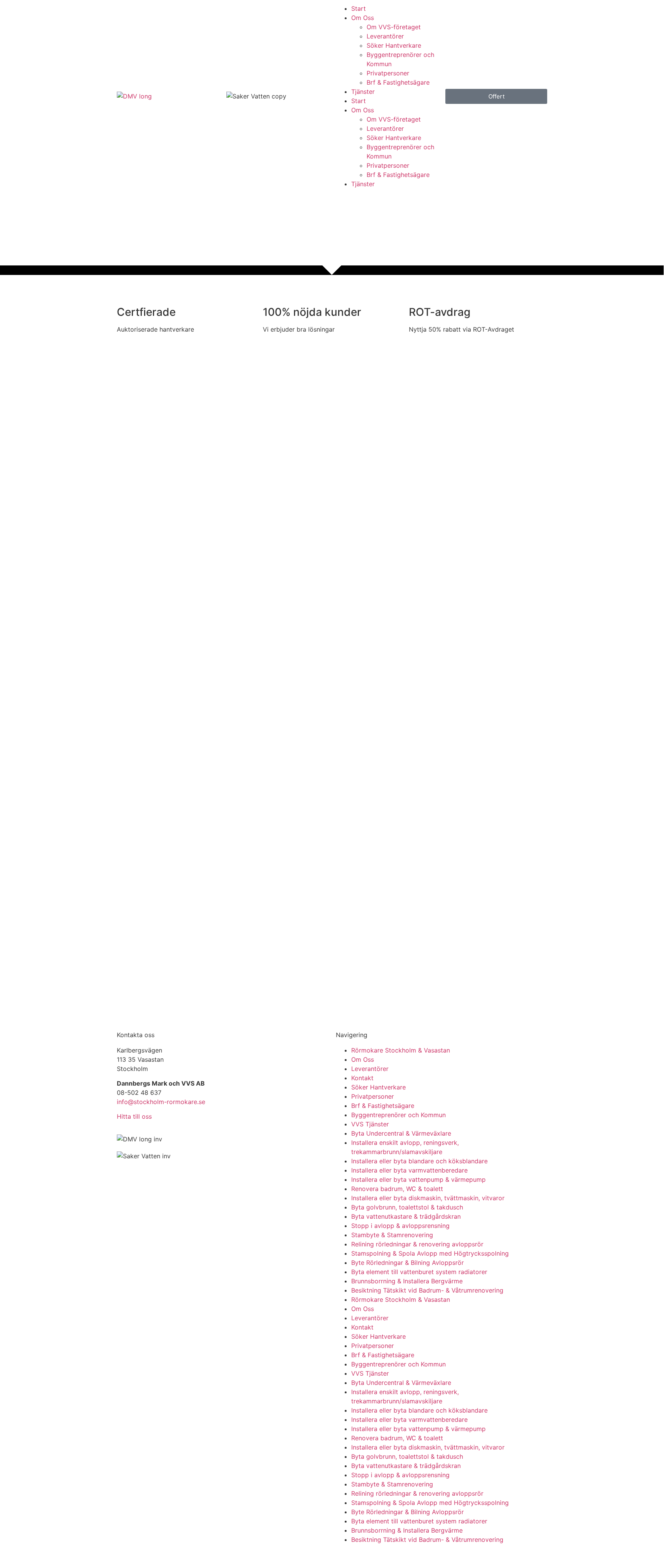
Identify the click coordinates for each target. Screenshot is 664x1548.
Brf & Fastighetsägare (398, 82)
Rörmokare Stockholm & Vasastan (400, 1050)
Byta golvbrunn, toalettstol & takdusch (407, 1207)
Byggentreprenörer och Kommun (398, 1115)
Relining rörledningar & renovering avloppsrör (417, 1244)
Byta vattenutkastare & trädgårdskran (406, 1216)
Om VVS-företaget (394, 27)
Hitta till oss (134, 1116)
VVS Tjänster (370, 1124)
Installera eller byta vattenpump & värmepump (418, 1179)
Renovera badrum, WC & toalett (397, 1189)
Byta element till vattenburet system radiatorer (419, 1272)
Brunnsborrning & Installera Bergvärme (407, 1281)
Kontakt (362, 1078)
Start (358, 8)
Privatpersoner (388, 73)
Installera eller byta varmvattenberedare (409, 1170)
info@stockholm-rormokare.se (161, 1102)
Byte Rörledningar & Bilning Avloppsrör (407, 1262)
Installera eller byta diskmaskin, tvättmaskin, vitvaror (428, 1198)
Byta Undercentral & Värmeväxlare (401, 1133)
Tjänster (363, 91)
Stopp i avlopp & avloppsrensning (400, 1225)
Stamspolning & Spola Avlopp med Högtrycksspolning (430, 1253)
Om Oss (362, 18)
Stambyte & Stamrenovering (392, 1235)
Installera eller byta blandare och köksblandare (419, 1161)
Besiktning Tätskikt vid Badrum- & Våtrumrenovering (427, 1290)
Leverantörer (385, 36)
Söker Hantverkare (394, 45)
